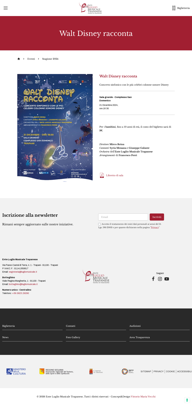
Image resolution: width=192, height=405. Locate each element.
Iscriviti (157, 217)
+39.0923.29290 (20, 293)
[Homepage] (18, 58)
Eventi (31, 58)
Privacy (155, 227)
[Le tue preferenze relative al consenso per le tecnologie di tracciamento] (187, 400)
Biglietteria (8, 326)
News (5, 337)
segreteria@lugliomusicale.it (23, 272)
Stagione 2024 (50, 58)
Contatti (70, 326)
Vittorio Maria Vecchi (143, 396)
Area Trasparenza (139, 337)
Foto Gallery (73, 337)
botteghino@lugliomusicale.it (23, 284)
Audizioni (135, 326)
